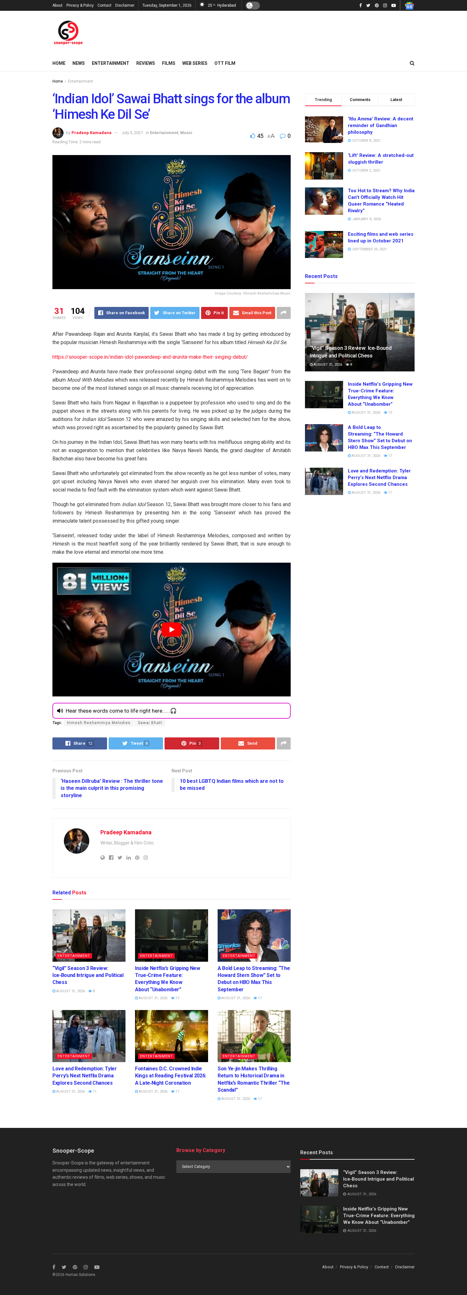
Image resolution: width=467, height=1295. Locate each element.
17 (259, 998)
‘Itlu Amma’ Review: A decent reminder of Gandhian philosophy (380, 125)
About (57, 5)
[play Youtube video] (171, 630)
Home (58, 63)
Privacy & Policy (80, 5)
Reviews (145, 63)
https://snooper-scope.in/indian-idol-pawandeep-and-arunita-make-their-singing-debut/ (150, 357)
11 (94, 1091)
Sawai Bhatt (150, 723)
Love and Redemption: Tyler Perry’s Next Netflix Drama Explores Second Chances (84, 1076)
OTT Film (224, 63)
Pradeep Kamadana (91, 132)
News (78, 63)
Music (186, 132)
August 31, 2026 (70, 991)
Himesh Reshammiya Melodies (99, 723)
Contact (105, 5)
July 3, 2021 (132, 132)
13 (176, 998)
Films (168, 63)
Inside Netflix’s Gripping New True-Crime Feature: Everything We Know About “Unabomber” (379, 1215)
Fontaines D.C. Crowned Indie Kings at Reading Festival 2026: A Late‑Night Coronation (170, 1076)
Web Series (194, 63)
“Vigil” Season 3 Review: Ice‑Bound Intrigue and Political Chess (88, 975)
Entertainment (110, 63)
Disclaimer (124, 5)
